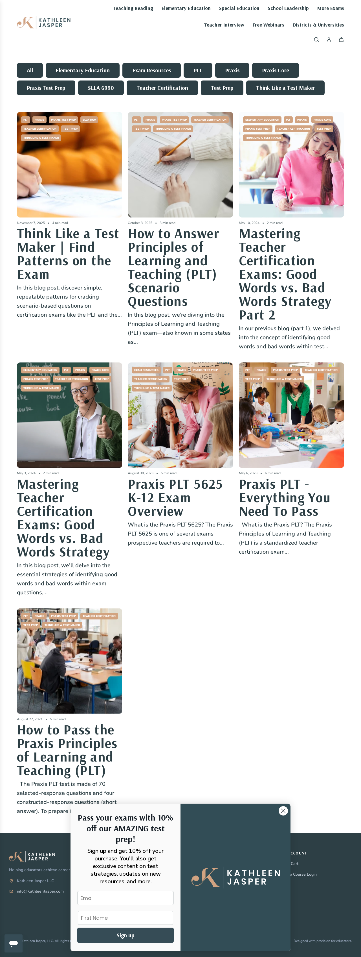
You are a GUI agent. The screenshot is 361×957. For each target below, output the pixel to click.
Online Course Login (298, 874)
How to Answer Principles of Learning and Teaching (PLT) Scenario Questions (173, 267)
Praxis (232, 70)
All (30, 70)
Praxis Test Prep (46, 87)
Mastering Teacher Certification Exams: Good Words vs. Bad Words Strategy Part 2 (285, 274)
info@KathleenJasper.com (40, 891)
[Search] (316, 39)
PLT (197, 70)
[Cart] (341, 39)
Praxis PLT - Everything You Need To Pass (285, 497)
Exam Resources (151, 70)
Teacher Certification (162, 87)
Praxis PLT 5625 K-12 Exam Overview (175, 497)
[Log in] (329, 39)
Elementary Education (83, 70)
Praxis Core (275, 70)
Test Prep (222, 87)
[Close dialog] (283, 811)
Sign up (126, 935)
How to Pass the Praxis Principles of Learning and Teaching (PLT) (67, 749)
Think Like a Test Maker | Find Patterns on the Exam (68, 253)
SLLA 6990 (101, 87)
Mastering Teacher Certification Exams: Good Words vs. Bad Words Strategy (63, 517)
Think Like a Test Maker (285, 87)
